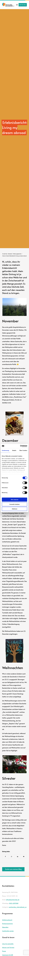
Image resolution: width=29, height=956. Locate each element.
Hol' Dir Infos (22, 4)
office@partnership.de (12, 899)
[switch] (25, 483)
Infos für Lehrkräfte (7, 944)
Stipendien (5, 927)
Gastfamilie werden (8, 931)
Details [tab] (14, 450)
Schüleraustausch (7, 920)
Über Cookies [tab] (23, 450)
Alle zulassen (14, 499)
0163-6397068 (13, 903)
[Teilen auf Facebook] (5, 856)
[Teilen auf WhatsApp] (11, 856)
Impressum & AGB (7, 955)
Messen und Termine (8, 947)
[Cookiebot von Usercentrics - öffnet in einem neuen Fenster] (20, 446)
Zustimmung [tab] (5, 450)
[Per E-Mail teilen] (24, 856)
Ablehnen (14, 509)
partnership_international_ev (18, 907)
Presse (4, 951)
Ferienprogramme (7, 923)
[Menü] (17, 5)
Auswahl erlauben (14, 504)
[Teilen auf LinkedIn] (18, 856)
